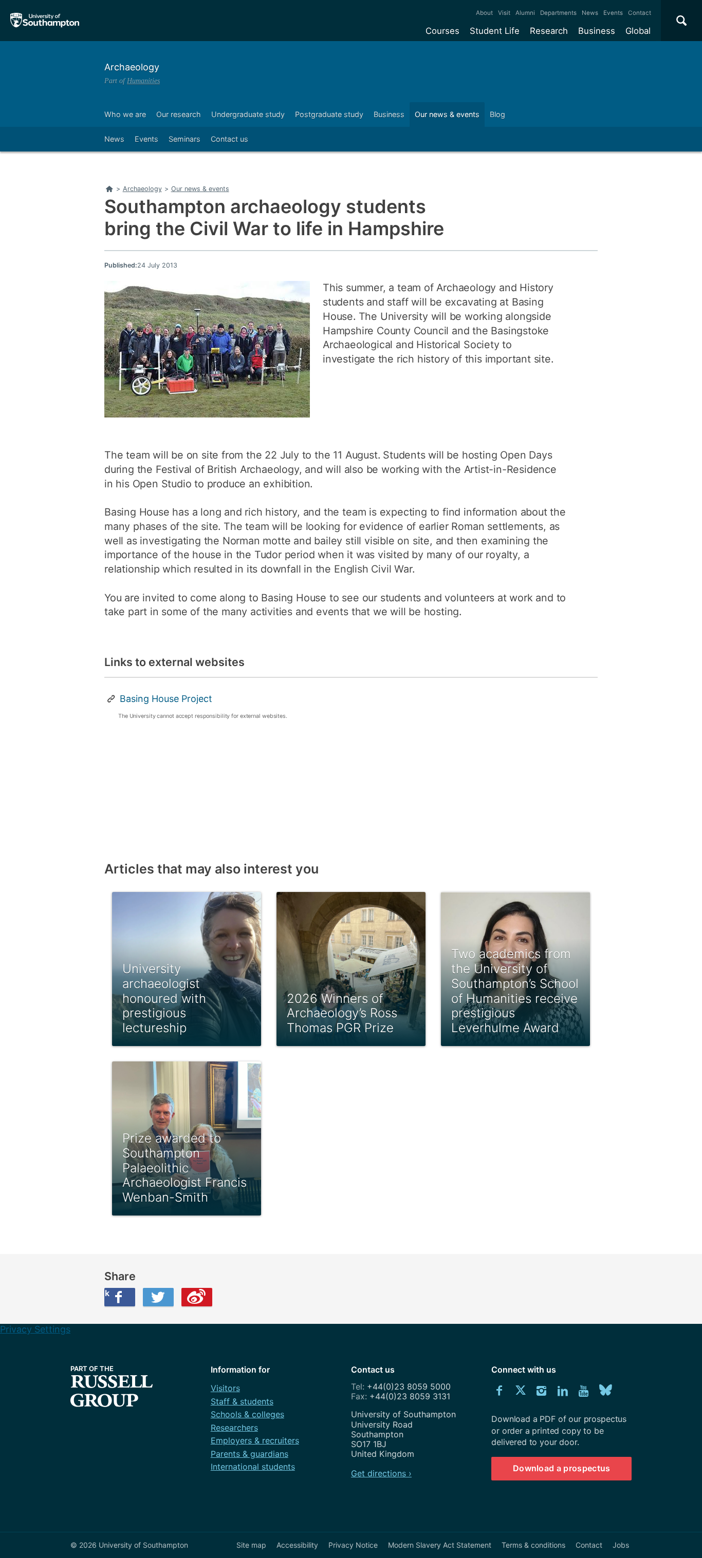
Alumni (525, 12)
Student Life (495, 31)
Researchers (234, 1427)
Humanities (143, 81)
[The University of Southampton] (45, 20)
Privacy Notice (353, 1545)
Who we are (125, 114)
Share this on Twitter (158, 1297)
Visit (504, 12)
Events (613, 12)
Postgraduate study (329, 114)
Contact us (229, 139)
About (484, 12)
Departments (558, 12)
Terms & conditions (533, 1545)
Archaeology (131, 67)
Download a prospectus (562, 1468)
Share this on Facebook (106, 1293)
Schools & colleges (247, 1414)
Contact (639, 12)
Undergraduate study (248, 114)
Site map (251, 1545)
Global (638, 31)
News (590, 12)
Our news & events (447, 114)
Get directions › (381, 1473)
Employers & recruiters (255, 1440)
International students (253, 1466)
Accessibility (297, 1545)
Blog (497, 114)
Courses (442, 31)
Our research (178, 114)
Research (549, 31)
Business (596, 31)
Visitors (225, 1388)
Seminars (184, 139)
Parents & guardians (249, 1454)
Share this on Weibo (196, 1297)
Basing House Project (166, 698)
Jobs (621, 1545)
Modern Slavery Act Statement (439, 1545)
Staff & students (242, 1401)
